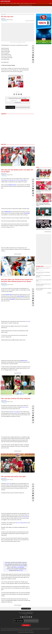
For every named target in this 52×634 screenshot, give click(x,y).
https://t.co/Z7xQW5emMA (19, 567)
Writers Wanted (26, 625)
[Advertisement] (15, 311)
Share (50, 3)
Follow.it (19, 102)
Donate (19, 632)
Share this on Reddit (33, 60)
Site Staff (3, 18)
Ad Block (9, 75)
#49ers (21, 565)
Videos (11, 3)
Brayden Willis (8, 211)
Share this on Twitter (33, 48)
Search (50, 1)
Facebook (16, 93)
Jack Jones (28, 321)
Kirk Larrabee (4, 283)
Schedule (18, 3)
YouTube (31, 617)
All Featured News (48, 231)
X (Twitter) (20, 617)
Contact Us (22, 632)
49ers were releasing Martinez (21, 522)
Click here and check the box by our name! (23, 107)
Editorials (8, 3)
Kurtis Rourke (8, 483)
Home (1, 3)
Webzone (5, 1)
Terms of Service (31, 632)
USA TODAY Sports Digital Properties (27, 613)
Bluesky (29, 617)
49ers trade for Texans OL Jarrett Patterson (43, 272)
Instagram (21, 93)
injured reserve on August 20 (14, 411)
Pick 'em (30, 3)
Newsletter (26, 3)
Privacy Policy (26, 632)
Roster (22, 3)
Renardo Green (9, 294)
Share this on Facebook (33, 50)
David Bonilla (4, 173)
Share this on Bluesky (33, 55)
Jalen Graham (27, 213)
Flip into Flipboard (33, 57)
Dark (29, 608)
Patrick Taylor (24, 407)
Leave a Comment (17, 605)
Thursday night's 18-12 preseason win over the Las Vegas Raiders (13, 180)
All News (49, 292)
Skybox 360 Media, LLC (30, 612)
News (4, 3)
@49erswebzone (4, 285)
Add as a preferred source (30, 20)
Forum (15, 3)
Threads (19, 93)
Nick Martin (12, 299)
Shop (34, 3)
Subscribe (25, 100)
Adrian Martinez (26, 516)
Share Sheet (33, 62)
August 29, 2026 (19, 570)
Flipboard (46, 1)
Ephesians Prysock (12, 184)
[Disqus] (18, 128)
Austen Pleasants (20, 296)
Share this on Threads (33, 53)
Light (27, 608)
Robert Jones (24, 360)
